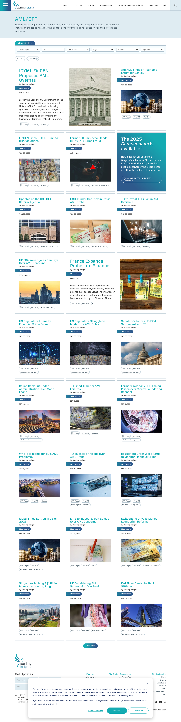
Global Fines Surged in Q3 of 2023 (38, 520)
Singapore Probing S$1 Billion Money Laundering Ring (38, 585)
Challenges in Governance (80, 505)
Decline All (138, 710)
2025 (124, 677)
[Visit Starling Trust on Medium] (160, 702)
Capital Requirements (49, 246)
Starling (91, 5)
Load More (90, 646)
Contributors (161, 683)
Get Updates (24, 674)
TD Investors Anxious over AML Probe (87, 455)
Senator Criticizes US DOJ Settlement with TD (138, 323)
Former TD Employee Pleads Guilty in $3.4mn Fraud (88, 140)
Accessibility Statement (156, 710)
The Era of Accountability (101, 185)
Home (163, 677)
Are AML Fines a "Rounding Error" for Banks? (139, 71)
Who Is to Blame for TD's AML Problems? (38, 455)
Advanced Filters (25, 43)
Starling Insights (28, 84)
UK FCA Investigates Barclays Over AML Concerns (38, 262)
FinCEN (44, 124)
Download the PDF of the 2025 (137, 179)
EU (94, 303)
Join (165, 5)
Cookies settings (95, 710)
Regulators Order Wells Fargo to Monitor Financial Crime (140, 455)
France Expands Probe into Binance (89, 263)
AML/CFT (35, 124)
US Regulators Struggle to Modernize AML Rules (87, 323)
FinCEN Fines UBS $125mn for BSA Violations (39, 140)
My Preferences (90, 677)
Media (164, 688)
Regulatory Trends (99, 631)
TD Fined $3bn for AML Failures (85, 388)
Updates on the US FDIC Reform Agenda (35, 201)
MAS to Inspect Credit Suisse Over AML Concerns (89, 520)
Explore (79, 5)
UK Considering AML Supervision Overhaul (84, 585)
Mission (66, 5)
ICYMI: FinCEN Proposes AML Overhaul (34, 75)
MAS (94, 566)
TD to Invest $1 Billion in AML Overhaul (140, 201)
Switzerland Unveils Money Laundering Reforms (139, 520)
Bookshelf (153, 5)
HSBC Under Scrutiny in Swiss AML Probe (90, 201)
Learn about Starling (158, 691)
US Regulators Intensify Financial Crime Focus (35, 323)
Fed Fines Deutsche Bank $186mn (138, 585)
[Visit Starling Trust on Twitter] (156, 702)
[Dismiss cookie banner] (148, 684)
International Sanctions (151, 566)
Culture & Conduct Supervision (31, 440)
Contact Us (162, 686)
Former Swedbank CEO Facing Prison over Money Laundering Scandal (141, 389)
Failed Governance (48, 307)
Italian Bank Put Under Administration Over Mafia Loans (36, 389)
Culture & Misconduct (100, 246)
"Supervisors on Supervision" (130, 5)
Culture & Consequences (29, 372)
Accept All (117, 710)
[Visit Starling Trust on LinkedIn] (165, 702)
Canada (146, 246)
